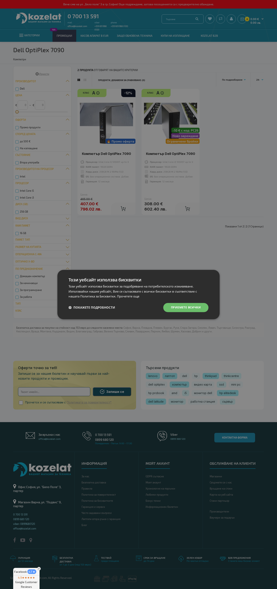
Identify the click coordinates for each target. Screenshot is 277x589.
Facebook (24, 571)
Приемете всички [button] (186, 307)
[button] (92, 307)
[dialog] (138, 294)
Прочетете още (128, 296)
